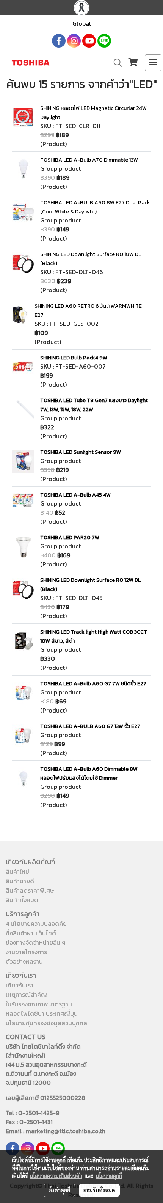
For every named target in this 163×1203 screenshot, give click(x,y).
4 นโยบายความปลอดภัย (36, 923)
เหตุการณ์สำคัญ (26, 994)
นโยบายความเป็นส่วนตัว (56, 1175)
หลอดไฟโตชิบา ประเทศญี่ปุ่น (42, 1013)
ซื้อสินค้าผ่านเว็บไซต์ (31, 933)
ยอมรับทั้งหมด (99, 1190)
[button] (115, 63)
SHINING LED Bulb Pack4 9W (73, 358)
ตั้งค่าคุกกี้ (59, 1190)
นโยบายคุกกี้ (109, 1175)
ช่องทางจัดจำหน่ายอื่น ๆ (36, 942)
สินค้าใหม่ (17, 871)
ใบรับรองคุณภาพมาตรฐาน (39, 1004)
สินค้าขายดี (20, 880)
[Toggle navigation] (153, 62)
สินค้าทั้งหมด (22, 899)
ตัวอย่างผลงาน (24, 961)
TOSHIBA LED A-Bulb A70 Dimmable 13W (89, 160)
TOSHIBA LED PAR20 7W (69, 537)
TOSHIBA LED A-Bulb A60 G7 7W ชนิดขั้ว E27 (93, 684)
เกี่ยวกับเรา (19, 985)
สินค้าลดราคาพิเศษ (30, 890)
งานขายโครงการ (26, 951)
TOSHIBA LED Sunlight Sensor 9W (80, 452)
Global (81, 23)
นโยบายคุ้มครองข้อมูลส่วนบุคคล (46, 1022)
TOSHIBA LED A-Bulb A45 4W (75, 495)
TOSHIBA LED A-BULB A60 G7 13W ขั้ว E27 (90, 726)
